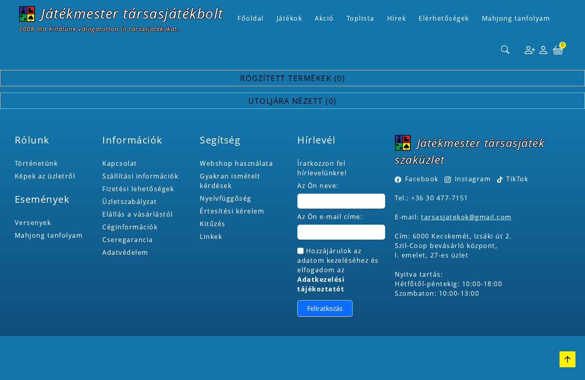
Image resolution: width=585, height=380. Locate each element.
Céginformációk (130, 227)
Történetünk (36, 163)
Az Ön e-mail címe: (330, 216)
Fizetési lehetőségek (138, 188)
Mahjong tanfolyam (49, 235)
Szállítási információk (140, 176)
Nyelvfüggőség (226, 198)
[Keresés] (505, 50)
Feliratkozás (325, 308)
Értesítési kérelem (232, 211)
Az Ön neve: (318, 185)
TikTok (516, 178)
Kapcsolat (119, 163)
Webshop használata (236, 163)
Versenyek (33, 222)
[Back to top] (567, 359)
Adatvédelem (125, 252)
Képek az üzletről (45, 176)
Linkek (211, 236)
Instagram (473, 178)
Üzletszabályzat (129, 201)
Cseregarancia (127, 239)
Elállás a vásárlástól (137, 214)
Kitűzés (213, 223)
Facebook (422, 178)
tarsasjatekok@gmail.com (466, 217)
